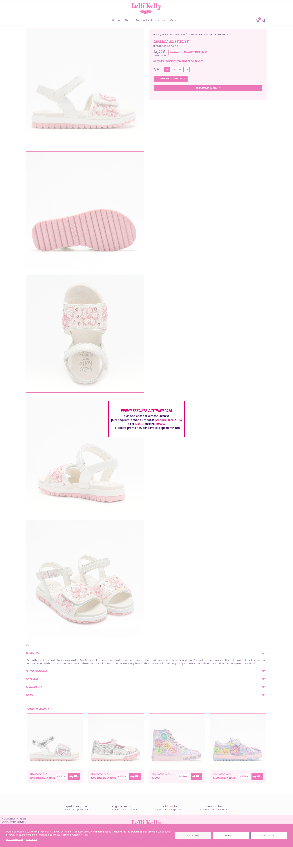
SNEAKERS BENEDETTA (168, 420)
